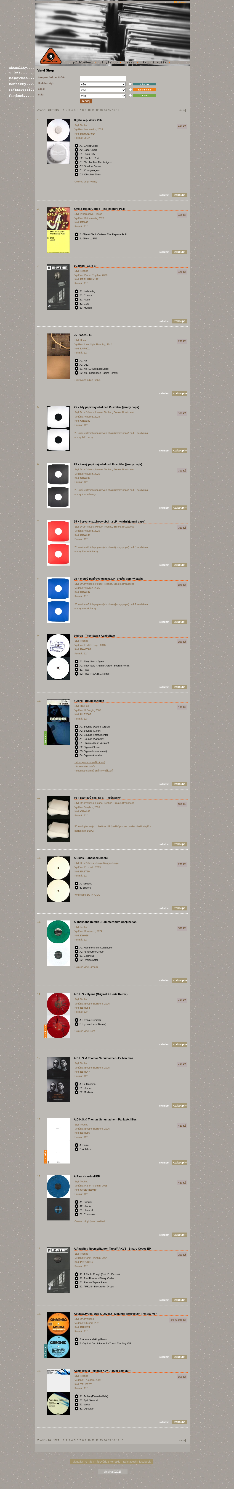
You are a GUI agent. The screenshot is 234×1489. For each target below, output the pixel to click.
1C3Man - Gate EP (85, 265)
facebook (145, 1461)
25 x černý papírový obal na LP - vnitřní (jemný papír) (108, 464)
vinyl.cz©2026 (113, 1471)
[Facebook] (21, 95)
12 (97, 110)
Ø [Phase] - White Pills (88, 120)
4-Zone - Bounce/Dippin (89, 700)
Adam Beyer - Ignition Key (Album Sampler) (102, 1370)
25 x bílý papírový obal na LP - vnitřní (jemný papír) (106, 407)
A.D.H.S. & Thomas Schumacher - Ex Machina (103, 1058)
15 (109, 110)
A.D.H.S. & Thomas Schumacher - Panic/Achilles (105, 1119)
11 (93, 110)
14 (105, 110)
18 (121, 110)
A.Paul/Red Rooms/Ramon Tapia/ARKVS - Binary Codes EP (112, 1248)
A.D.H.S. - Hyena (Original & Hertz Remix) (101, 994)
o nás (88, 1461)
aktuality (78, 1461)
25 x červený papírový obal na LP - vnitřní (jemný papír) (109, 521)
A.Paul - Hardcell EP (87, 1176)
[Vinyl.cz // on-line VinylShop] (51, 56)
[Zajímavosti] (21, 90)
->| (184, 110)
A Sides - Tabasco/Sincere (91, 858)
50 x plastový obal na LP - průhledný (97, 798)
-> (180, 110)
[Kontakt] (21, 84)
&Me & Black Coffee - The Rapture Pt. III (99, 208)
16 (113, 110)
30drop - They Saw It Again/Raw (94, 635)
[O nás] (21, 72)
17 (117, 110)
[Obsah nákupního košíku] (156, 62)
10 (89, 110)
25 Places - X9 (83, 335)
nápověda (101, 1461)
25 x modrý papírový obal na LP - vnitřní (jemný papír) (108, 578)
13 (101, 110)
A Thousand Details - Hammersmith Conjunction (105, 922)
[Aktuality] (21, 68)
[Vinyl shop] (110, 62)
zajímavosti (130, 1461)
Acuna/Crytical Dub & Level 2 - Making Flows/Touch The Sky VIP (115, 1313)
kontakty (115, 1461)
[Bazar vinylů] (131, 62)
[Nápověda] (21, 78)
